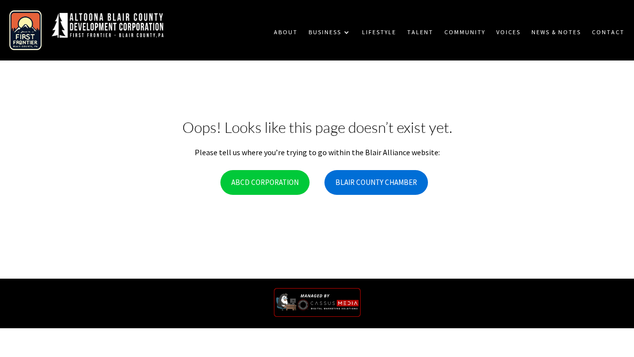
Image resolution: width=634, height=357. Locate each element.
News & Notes (556, 32)
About (286, 32)
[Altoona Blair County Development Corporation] (107, 26)
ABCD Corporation (265, 182)
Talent (420, 32)
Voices (508, 32)
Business (325, 32)
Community (464, 32)
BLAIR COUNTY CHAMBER (376, 182)
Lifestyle (379, 32)
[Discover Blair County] (25, 26)
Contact (608, 32)
